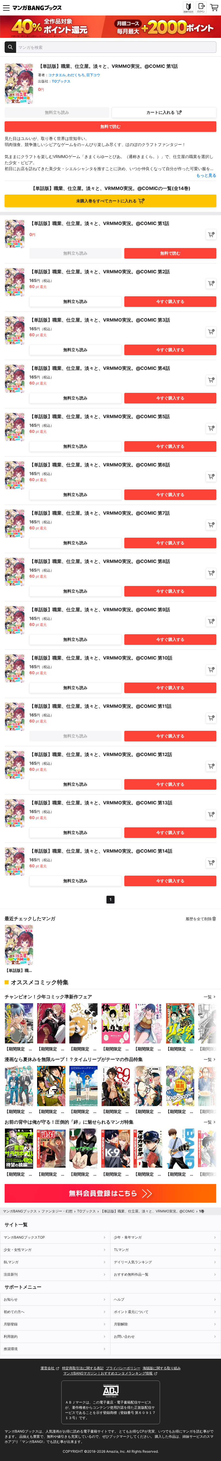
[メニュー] (6, 7)
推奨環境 (11, 1349)
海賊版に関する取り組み (162, 1368)
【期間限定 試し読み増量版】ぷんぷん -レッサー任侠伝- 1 (83, 1049)
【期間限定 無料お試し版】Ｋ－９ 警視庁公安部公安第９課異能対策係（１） (115, 1174)
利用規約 (11, 1336)
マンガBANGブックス (20, 1211)
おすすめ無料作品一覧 (131, 1274)
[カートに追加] (211, 234)
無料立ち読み (57, 112)
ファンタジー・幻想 (57, 1211)
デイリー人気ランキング (133, 1262)
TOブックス (61, 81)
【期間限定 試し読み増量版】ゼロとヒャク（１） (51, 1174)
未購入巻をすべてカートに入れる (106, 200)
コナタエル (57, 75)
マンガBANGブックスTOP (24, 1237)
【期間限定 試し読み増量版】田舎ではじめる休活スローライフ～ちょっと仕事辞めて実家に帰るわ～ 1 (19, 1049)
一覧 (208, 996)
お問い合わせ (124, 1336)
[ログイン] (201, 7)
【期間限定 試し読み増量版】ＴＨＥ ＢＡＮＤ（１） (180, 1174)
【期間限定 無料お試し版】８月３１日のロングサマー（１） (83, 1111)
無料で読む (110, 126)
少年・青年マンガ (128, 1237)
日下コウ (93, 75)
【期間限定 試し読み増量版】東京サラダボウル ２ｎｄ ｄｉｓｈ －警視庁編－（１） (19, 1174)
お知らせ (11, 1299)
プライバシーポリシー (123, 1368)
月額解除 (121, 1324)
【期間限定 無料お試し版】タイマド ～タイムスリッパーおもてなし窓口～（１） (51, 1111)
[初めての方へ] (188, 8)
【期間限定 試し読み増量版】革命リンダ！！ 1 (180, 1049)
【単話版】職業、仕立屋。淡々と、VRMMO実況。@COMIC (19, 970)
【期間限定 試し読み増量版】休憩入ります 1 (115, 1049)
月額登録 (11, 1324)
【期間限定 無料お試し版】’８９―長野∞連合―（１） (115, 1111)
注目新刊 (11, 1274)
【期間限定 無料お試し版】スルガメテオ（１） (148, 1174)
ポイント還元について (131, 1312)
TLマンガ (121, 1249)
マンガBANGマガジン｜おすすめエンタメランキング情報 (108, 1373)
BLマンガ (11, 1262)
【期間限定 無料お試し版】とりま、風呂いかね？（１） (180, 1111)
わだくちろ (76, 75)
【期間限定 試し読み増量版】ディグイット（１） (83, 1174)
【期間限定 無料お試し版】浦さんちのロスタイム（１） (19, 1111)
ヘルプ (119, 1299)
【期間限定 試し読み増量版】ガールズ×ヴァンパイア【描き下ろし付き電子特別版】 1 (51, 1049)
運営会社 (48, 1368)
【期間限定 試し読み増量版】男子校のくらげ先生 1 (148, 1049)
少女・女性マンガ (17, 1249)
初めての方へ (14, 1312)
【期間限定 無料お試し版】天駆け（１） (148, 1111)
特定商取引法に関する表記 (83, 1368)
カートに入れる (160, 112)
